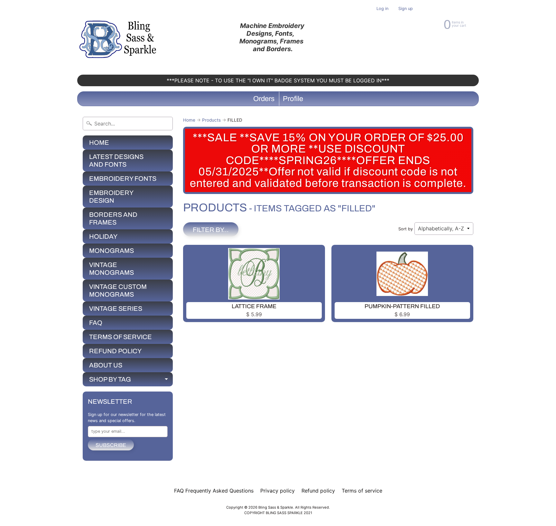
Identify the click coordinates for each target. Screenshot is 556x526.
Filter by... (211, 229)
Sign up (405, 9)
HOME (99, 142)
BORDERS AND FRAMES (113, 218)
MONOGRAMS (111, 250)
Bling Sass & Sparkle (275, 507)
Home (189, 120)
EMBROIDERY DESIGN (111, 196)
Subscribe (111, 445)
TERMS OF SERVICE (120, 336)
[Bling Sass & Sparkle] (119, 37)
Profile (293, 99)
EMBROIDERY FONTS (122, 178)
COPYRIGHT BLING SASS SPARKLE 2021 (278, 513)
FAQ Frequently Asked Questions (214, 490)
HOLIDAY (103, 236)
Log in (382, 9)
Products (211, 120)
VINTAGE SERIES (115, 308)
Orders (263, 99)
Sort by (405, 228)
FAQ (95, 322)
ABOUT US (105, 365)
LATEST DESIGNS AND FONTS (116, 160)
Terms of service (362, 490)
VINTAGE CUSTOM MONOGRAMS (118, 290)
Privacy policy (277, 490)
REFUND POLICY (115, 351)
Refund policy (318, 490)
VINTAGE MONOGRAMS (111, 268)
